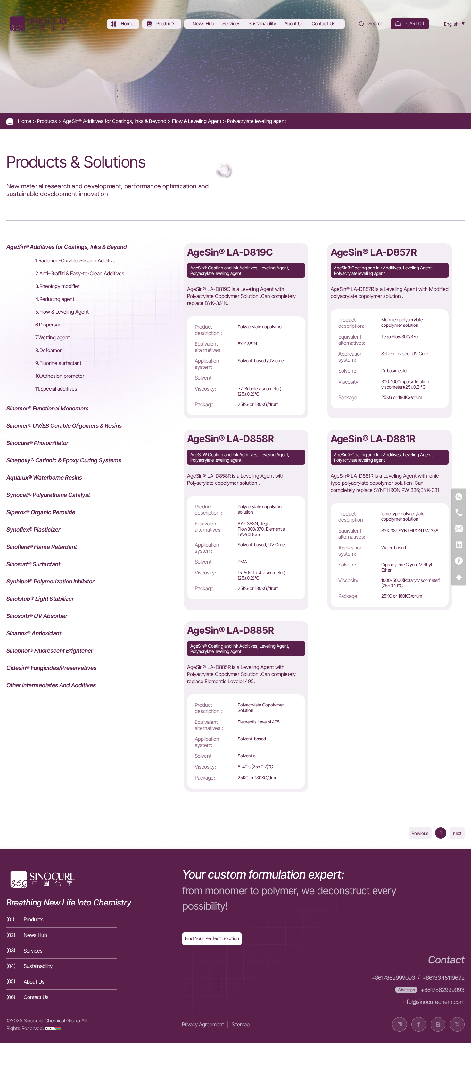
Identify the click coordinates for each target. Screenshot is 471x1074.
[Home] (38, 24)
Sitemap (241, 1024)
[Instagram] (438, 1024)
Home (25, 121)
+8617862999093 (393, 977)
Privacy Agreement (203, 1024)
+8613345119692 (443, 977)
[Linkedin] (459, 545)
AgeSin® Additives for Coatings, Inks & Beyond (115, 121)
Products (47, 121)
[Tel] (459, 513)
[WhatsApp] (459, 497)
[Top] (459, 577)
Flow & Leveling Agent (197, 121)
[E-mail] (459, 529)
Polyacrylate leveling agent (256, 121)
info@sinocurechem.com (433, 1001)
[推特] (457, 1024)
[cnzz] (53, 1028)
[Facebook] (459, 561)
